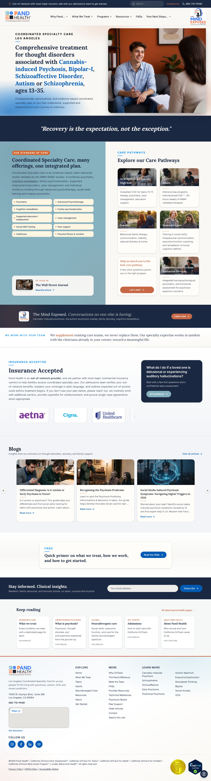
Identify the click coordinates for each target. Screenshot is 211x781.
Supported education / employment (27, 218)
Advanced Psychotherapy (71, 202)
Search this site (117, 717)
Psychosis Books (118, 699)
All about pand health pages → (178, 610)
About (78, 699)
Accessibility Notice (49, 769)
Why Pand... (57, 16)
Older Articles (116, 708)
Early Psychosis (150, 689)
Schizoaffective (150, 685)
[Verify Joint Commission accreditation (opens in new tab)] (178, 767)
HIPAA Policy (31, 769)
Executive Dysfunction (187, 677)
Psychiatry (21, 202)
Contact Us (173, 3)
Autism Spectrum (184, 672)
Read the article (43, 290)
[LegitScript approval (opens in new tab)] (195, 767)
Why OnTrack (116, 672)
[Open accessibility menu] (204, 774)
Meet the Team (116, 681)
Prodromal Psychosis (153, 694)
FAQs (139, 16)
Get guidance (157, 394)
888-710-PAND (194, 3)
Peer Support (115, 704)
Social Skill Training (25, 227)
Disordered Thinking (186, 681)
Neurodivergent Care (86, 690)
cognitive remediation (25, 181)
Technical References (120, 695)
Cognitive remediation (27, 209)
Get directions (16, 730)
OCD (177, 695)
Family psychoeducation (70, 209)
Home (78, 672)
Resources (122, 16)
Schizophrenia (149, 680)
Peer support (64, 227)
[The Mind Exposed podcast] (198, 16)
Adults (78, 686)
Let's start (135, 289)
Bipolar (179, 686)
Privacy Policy (16, 769)
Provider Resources (119, 690)
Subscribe (189, 588)
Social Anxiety (182, 690)
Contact (113, 713)
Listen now (180, 316)
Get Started (81, 704)
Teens (78, 681)
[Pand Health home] (18, 16)
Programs (103, 16)
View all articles (190, 453)
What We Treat (81, 16)
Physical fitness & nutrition (71, 234)
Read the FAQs (152, 554)
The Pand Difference (119, 677)
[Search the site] (133, 4)
